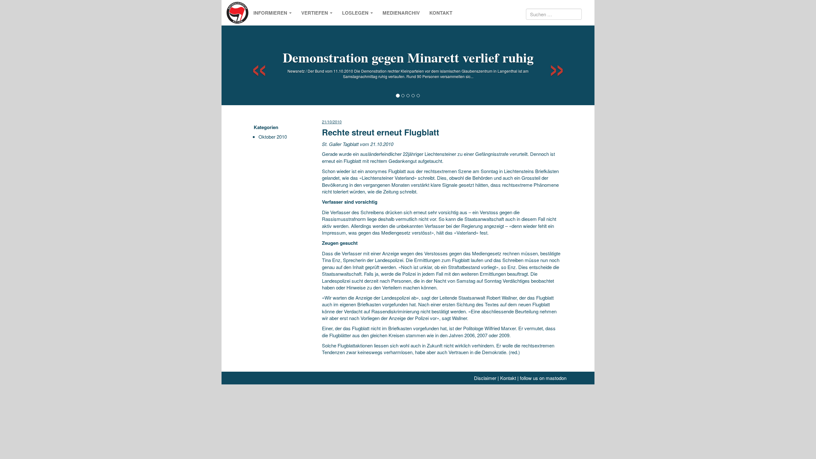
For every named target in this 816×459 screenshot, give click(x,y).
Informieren (270, 12)
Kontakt (440, 12)
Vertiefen (315, 12)
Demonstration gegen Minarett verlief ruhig (408, 57)
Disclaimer (485, 378)
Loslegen (356, 12)
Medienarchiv (401, 12)
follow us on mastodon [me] (543, 378)
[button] (253, 65)
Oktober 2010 (273, 136)
